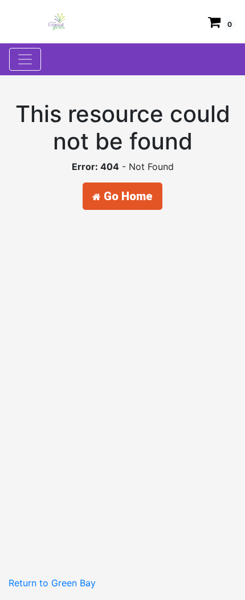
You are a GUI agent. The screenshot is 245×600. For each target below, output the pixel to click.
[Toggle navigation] (25, 59)
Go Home (127, 196)
